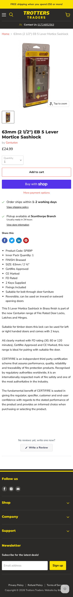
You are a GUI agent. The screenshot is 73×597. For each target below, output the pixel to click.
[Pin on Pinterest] (26, 240)
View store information (18, 225)
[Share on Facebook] (4, 240)
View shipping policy (18, 207)
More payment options (36, 192)
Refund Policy (35, 585)
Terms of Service (56, 585)
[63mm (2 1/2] (8, 117)
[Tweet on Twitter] (12, 240)
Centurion (12, 142)
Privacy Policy (16, 585)
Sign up (58, 565)
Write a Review (40, 448)
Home (5, 34)
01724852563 (46, 24)
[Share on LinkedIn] (19, 240)
